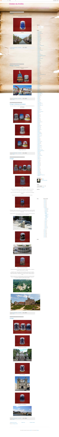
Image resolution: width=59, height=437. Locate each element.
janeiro (46, 228)
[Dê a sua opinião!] (23, 47)
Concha (39, 57)
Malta (38, 117)
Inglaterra (39, 95)
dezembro (46, 208)
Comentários (39, 27)
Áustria (38, 41)
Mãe (38, 113)
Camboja (39, 48)
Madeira (39, 112)
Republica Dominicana (40, 150)
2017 (45, 229)
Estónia (38, 75)
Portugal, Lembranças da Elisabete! (18, 104)
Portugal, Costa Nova (14, 65)
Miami (38, 123)
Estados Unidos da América (41, 74)
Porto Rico (39, 142)
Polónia (39, 140)
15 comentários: (20, 312)
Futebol (38, 83)
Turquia (39, 169)
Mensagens (39, 26)
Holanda (12, 13)
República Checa (40, 149)
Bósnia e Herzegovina (40, 45)
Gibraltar (39, 84)
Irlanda (38, 96)
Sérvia (38, 156)
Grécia (38, 86)
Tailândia (39, 162)
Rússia (38, 152)
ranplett (31, 430)
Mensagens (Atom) (15, 423)
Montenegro (39, 129)
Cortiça (38, 59)
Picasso (39, 139)
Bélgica (38, 43)
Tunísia (38, 168)
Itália (38, 98)
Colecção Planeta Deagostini (41, 55)
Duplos (38, 68)
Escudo (38, 71)
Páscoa (38, 136)
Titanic (38, 166)
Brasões (39, 47)
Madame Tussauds (40, 111)
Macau (38, 110)
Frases (38, 82)
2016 (45, 230)
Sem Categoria (39, 155)
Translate (43, 187)
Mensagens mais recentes (13, 422)
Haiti (38, 87)
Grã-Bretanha (39, 85)
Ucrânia (39, 170)
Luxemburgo (39, 109)
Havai (38, 88)
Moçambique (39, 125)
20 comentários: (20, 47)
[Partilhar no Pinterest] (26, 47)
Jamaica (39, 99)
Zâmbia (38, 175)
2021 (45, 204)
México (38, 122)
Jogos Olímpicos (40, 103)
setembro (46, 211)
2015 (45, 231)
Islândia (39, 97)
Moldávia (39, 126)
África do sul (39, 31)
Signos (38, 157)
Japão (38, 101)
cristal (38, 61)
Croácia (39, 62)
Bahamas (39, 42)
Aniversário (39, 36)
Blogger (38, 430)
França (38, 81)
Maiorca (39, 114)
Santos (38, 153)
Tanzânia (39, 163)
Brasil (38, 46)
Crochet (39, 63)
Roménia (39, 151)
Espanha (39, 73)
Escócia (39, 70)
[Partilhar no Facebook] (25, 47)
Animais (39, 35)
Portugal (13, 99)
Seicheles (39, 154)
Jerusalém (39, 102)
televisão (39, 165)
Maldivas (39, 116)
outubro (46, 210)
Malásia (39, 115)
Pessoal (39, 138)
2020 (45, 205)
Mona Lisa (39, 127)
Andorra (39, 34)
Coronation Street (40, 58)
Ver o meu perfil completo (44, 180)
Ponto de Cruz (39, 141)
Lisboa (38, 108)
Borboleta (39, 44)
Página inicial (23, 422)
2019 (45, 206)
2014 (45, 232)
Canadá (39, 49)
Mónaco (39, 128)
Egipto (38, 69)
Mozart (38, 130)
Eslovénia (39, 72)
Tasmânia (39, 164)
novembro (46, 209)
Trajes (38, 167)
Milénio (38, 124)
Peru (38, 137)
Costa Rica (39, 60)
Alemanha (39, 32)
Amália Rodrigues (40, 33)
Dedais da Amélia (16, 4)
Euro (38, 76)
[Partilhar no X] (24, 47)
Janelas (39, 100)
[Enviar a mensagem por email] (22, 47)
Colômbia (39, 56)
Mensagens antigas (32, 422)
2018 (45, 207)
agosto (46, 220)
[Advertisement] (22, 57)
